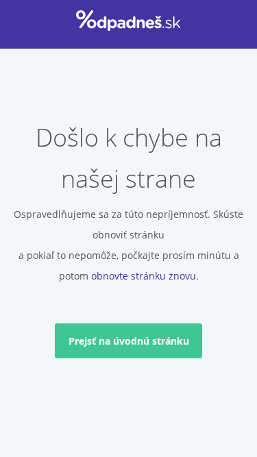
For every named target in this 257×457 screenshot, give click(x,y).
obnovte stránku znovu (143, 275)
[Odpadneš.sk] (128, 20)
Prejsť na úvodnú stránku (129, 340)
